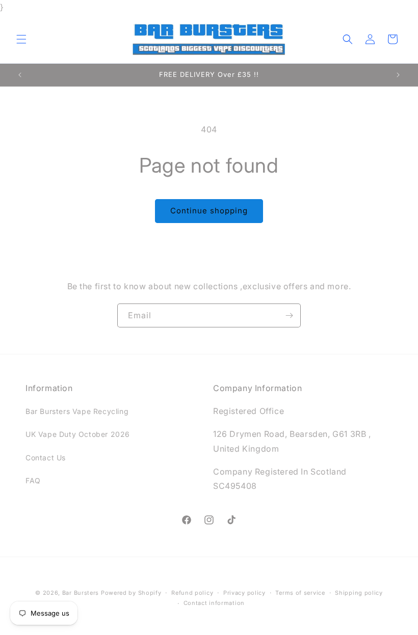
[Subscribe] (289, 315)
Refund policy (192, 592)
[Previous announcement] (20, 75)
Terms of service (300, 592)
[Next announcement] (398, 75)
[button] (21, 39)
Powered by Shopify (131, 592)
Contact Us (45, 457)
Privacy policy (244, 592)
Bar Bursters (80, 592)
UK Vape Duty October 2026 (77, 434)
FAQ (33, 480)
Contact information (214, 602)
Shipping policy (359, 592)
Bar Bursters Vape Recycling (76, 411)
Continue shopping (209, 210)
